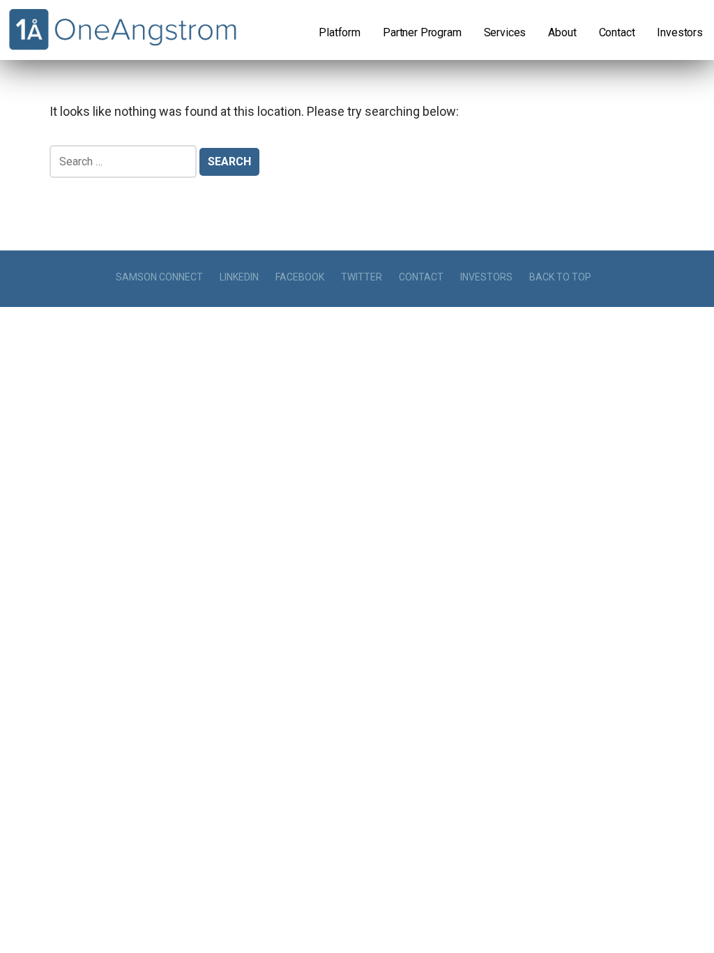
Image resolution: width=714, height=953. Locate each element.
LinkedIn (239, 277)
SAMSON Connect (159, 277)
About (562, 32)
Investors (680, 32)
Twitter (361, 277)
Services (505, 32)
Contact (617, 32)
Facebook (299, 277)
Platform (339, 32)
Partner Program (422, 32)
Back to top (560, 277)
